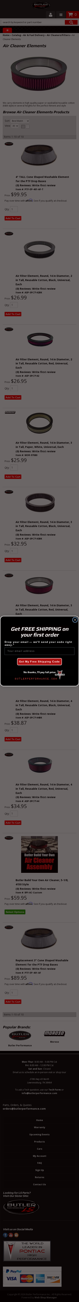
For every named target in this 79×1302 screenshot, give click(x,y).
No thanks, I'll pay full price (40, 672)
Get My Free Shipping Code (39, 661)
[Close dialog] (75, 619)
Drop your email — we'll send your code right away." (38, 643)
